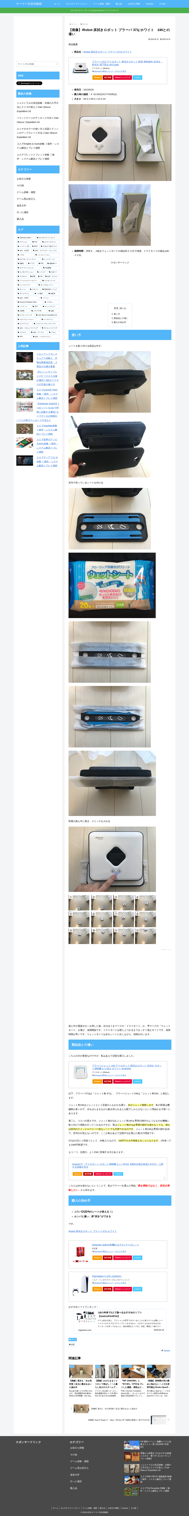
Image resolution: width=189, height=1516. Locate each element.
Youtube (124, 1508)
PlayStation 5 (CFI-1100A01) (106, 1276)
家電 (72, 1345)
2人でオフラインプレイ (70, 1508)
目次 (116, 308)
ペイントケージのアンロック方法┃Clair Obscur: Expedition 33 (38, 120)
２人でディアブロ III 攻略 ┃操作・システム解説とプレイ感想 (47, 461)
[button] (57, 63)
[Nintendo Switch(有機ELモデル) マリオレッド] (80, 1251)
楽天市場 (107, 77)
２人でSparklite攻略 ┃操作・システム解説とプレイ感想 (47, 429)
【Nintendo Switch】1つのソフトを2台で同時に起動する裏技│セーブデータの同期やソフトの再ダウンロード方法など (37, 412)
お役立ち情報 (113, 1508)
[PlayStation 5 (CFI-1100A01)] (80, 1284)
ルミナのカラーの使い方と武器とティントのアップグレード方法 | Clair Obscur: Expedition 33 (37, 133)
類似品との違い (121, 318)
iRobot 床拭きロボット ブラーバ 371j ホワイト (107, 52)
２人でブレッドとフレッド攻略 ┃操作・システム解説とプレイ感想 (36, 156)
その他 (133, 1508)
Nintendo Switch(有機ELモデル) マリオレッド (115, 1245)
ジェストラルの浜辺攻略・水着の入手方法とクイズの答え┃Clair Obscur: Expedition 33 (37, 107)
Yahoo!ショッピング (122, 77)
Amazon (97, 77)
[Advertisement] (120, 282)
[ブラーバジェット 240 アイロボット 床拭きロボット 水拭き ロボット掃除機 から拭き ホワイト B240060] (80, 1072)
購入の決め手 (120, 322)
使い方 (117, 314)
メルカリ (137, 77)
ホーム (55, 1508)
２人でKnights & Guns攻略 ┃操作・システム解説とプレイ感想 (38, 146)
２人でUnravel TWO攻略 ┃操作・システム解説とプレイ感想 (47, 394)
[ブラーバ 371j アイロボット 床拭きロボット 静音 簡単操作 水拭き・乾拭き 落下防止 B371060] (80, 68)
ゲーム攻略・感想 (90, 1508)
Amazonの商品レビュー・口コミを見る (110, 71)
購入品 (73, 1339)
